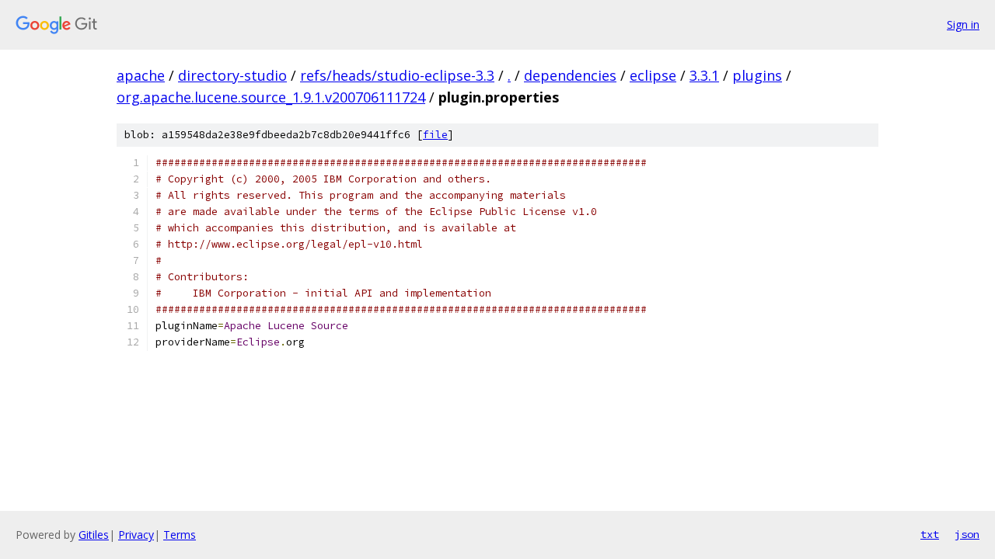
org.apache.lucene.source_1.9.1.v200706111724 (271, 97)
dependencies (570, 75)
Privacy (136, 534)
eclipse (653, 75)
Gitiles (94, 534)
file (435, 134)
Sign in (963, 24)
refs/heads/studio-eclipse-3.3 (397, 75)
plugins (757, 75)
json (967, 534)
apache (141, 75)
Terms (179, 534)
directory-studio (232, 75)
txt (929, 534)
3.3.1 (704, 75)
